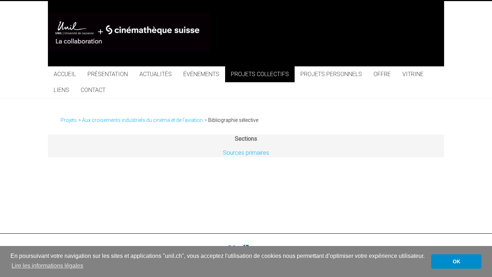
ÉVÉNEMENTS (201, 74)
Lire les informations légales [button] (47, 266)
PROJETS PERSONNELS (331, 74)
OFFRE (382, 74)
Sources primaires (246, 152)
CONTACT (93, 90)
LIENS (61, 90)
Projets (69, 120)
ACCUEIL (65, 74)
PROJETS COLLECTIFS (260, 74)
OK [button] (456, 261)
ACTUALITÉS (155, 74)
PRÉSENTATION (108, 74)
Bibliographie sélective (233, 120)
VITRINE (413, 74)
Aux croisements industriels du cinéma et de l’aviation (142, 120)
